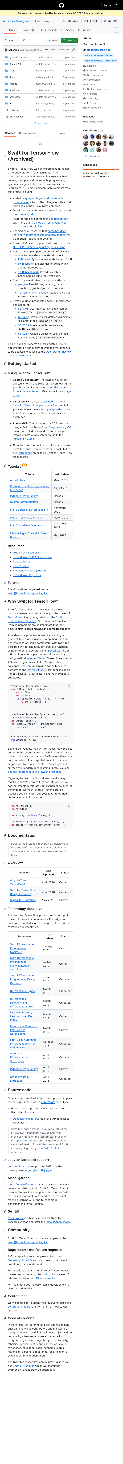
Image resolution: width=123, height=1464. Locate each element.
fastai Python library (58, 1221)
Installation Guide (23, 438)
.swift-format (16, 116)
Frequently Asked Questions (30, 570)
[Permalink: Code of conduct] (5, 1318)
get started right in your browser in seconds (35, 771)
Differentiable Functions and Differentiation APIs (22, 1002)
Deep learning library (25, 1118)
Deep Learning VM (60, 427)
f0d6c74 (53, 49)
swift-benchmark (28, 272)
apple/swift (48, 1102)
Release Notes (21, 561)
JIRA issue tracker (45, 1278)
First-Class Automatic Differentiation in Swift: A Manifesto (24, 1043)
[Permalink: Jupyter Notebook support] (5, 1159)
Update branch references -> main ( (54, 64)
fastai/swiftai (16, 1218)
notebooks (14, 90)
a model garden (58, 218)
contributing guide (19, 1306)
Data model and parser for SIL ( (51, 110)
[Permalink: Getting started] (5, 363)
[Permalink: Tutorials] (5, 465)
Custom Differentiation (24, 501)
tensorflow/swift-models (23, 1184)
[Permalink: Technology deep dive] (5, 909)
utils (11, 103)
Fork (92, 21)
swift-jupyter (26, 263)
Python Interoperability (24, 495)
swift (29, 21)
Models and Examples (26, 552)
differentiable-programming (98, 55)
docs (12, 77)
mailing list (48, 1274)
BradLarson (12, 49)
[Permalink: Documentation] (5, 835)
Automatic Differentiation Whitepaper (19, 1057)
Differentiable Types (22, 991)
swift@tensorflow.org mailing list (28, 593)
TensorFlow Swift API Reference (32, 557)
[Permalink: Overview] (5, 863)
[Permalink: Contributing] (5, 1296)
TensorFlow (15, 617)
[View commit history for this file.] (73, 50)
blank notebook (31, 391)
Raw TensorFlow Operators (26, 525)
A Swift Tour (17, 480)
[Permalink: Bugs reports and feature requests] (5, 1250)
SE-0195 (23, 308)
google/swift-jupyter (40, 1170)
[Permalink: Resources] (5, 546)
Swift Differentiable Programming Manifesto (22, 948)
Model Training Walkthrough (27, 517)
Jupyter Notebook (19, 1166)
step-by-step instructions (54, 409)
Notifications (72, 21)
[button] (69, 685)
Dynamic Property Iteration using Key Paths (21, 1016)
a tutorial (52, 387)
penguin (23, 284)
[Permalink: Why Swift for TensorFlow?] (5, 601)
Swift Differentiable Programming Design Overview (23, 979)
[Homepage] (61, 5)
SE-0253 (23, 333)
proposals (14, 96)
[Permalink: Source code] (5, 1090)
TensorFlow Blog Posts (27, 575)
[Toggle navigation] (6, 5)
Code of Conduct (23, 1365)
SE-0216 (23, 317)
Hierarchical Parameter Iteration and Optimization (24, 1029)
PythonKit (24, 259)
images (13, 83)
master (47, 57)
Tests (12, 70)
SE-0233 (23, 325)
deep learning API (23, 214)
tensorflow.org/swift (98, 49)
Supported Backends (23, 900)
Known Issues (21, 566)
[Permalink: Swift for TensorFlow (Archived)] (5, 156)
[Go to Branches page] (24, 40)
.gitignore (14, 110)
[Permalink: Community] (5, 1230)
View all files (40, 123)
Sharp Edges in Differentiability (29, 509)
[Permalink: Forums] (5, 582)
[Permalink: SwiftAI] (5, 1211)
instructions (25, 452)
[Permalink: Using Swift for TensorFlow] (5, 373)
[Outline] (74, 132)
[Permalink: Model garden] (5, 1178)
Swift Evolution (53, 1148)
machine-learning (93, 61)
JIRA (29, 1288)
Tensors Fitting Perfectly (33, 292)
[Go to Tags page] (30, 40)
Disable (39, 57)
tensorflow (14, 21)
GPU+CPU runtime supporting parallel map (39, 247)
